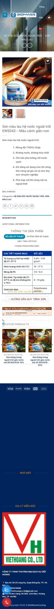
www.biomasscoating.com (25, 323)
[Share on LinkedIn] (32, 206)
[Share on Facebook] (10, 206)
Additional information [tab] (15, 224)
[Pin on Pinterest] (26, 206)
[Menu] (5, 15)
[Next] (47, 82)
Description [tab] (9, 218)
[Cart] (49, 17)
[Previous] (7, 82)
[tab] (14, 236)
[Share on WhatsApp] (5, 206)
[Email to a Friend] (21, 206)
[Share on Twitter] (15, 206)
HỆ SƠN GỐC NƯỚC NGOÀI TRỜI (23, 35)
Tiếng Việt (41, 12)
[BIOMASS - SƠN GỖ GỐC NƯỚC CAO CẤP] (23, 15)
